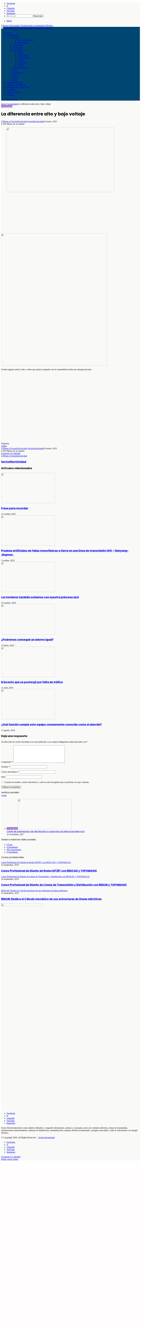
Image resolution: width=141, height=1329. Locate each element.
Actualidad (22, 42)
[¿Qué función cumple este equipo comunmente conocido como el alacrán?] (28, 718)
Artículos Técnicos (20, 67)
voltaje (4, 446)
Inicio (9, 33)
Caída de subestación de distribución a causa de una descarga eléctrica (46, 831)
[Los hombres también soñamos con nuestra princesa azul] (28, 591)
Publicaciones (13, 35)
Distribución (17, 47)
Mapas (15, 75)
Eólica (20, 52)
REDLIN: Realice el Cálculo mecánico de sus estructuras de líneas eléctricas (51, 899)
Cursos (15, 77)
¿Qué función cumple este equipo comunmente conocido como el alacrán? (51, 724)
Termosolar (22, 62)
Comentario (7, 762)
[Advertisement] (70, 214)
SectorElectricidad (36, 121)
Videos (15, 70)
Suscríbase (11, 89)
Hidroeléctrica (24, 57)
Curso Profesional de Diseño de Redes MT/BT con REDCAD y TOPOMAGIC (49, 871)
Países (14, 80)
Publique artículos (14, 82)
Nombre (5, 767)
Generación (17, 50)
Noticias (15, 37)
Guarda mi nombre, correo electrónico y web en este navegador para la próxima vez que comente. (46, 782)
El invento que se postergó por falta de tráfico (32, 682)
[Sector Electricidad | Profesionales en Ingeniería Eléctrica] (27, 25)
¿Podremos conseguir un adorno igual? (27, 639)
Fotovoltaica (23, 55)
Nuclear (21, 60)
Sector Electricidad (46, 1137)
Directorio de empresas (17, 85)
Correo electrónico (10, 772)
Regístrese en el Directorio (18, 87)
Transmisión (17, 45)
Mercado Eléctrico (26, 40)
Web (3, 777)
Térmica (21, 65)
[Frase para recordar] (28, 502)
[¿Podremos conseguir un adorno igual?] (28, 634)
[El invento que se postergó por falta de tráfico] (28, 676)
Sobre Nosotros (13, 92)
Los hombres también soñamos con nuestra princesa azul (40, 597)
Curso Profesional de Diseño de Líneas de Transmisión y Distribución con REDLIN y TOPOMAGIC (64, 885)
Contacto (10, 94)
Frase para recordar (14, 508)
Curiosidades (17, 72)
